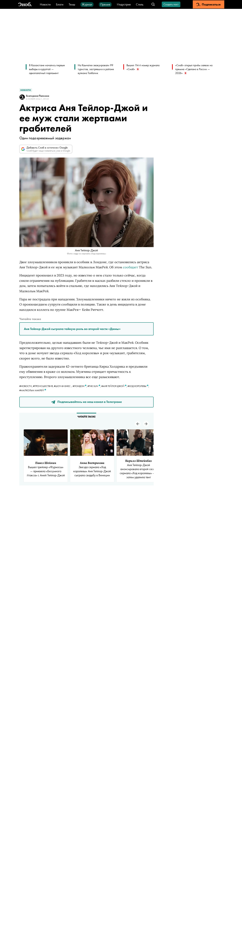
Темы (72, 4)
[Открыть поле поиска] (153, 4)
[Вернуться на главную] (25, 4)
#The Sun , (94, 386)
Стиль (139, 4)
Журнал (87, 4)
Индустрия (124, 4)
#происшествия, (43, 386)
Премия (105, 4)
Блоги (59, 4)
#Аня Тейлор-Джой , (114, 386)
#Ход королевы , (138, 386)
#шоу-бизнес (62, 386)
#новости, (26, 386)
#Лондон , (80, 386)
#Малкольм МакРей (31, 390)
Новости (45, 4)
